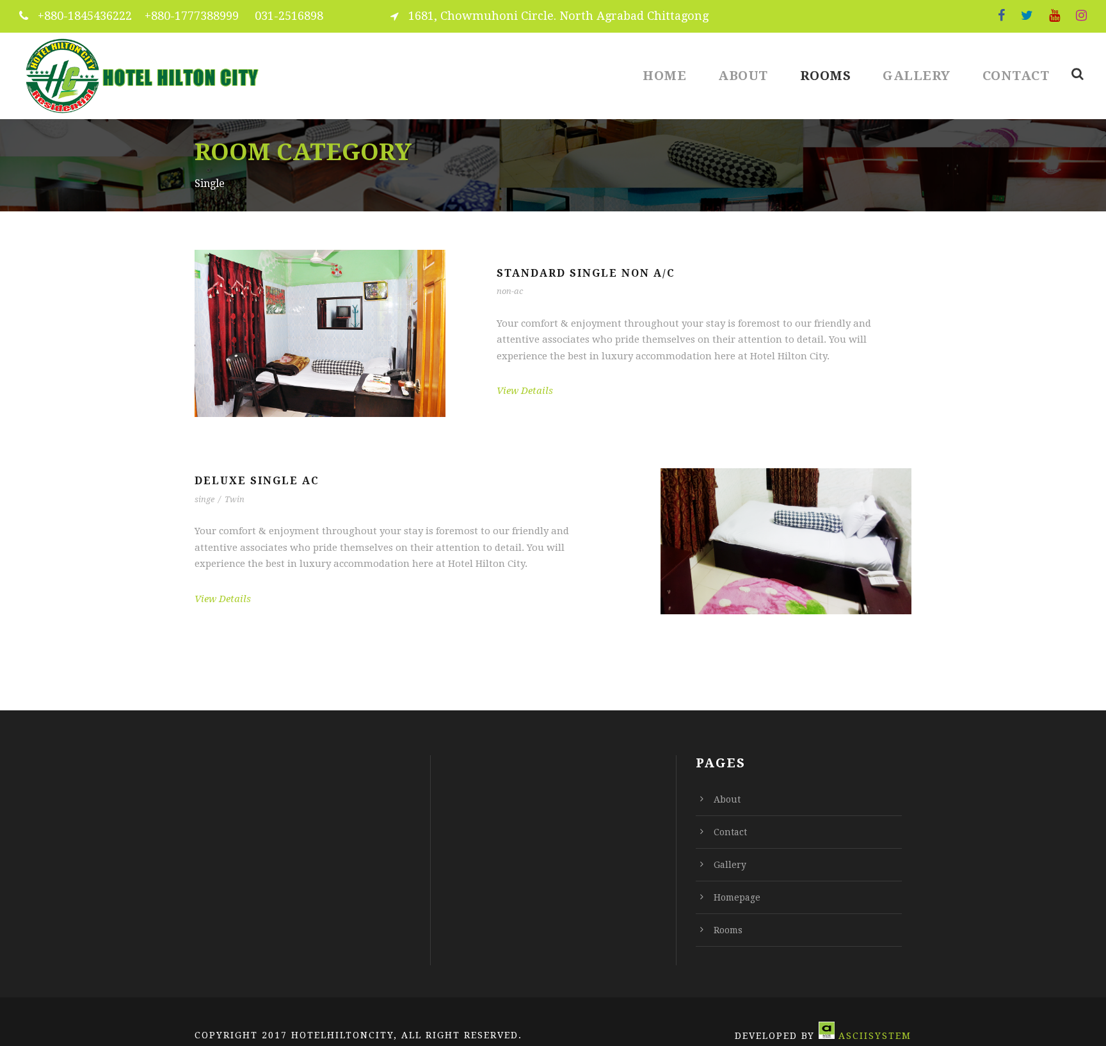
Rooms (825, 75)
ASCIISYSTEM (874, 1036)
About (743, 75)
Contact (1016, 75)
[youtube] (1054, 15)
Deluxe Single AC (257, 481)
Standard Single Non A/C (586, 273)
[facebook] (1001, 15)
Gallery (916, 75)
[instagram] (1081, 15)
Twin (234, 499)
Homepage (737, 897)
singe (204, 499)
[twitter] (1027, 15)
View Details (525, 390)
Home (664, 75)
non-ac (510, 291)
